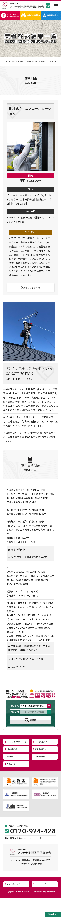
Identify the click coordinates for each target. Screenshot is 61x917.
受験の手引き (18, 666)
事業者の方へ (40, 749)
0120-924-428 (33, 831)
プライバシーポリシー (15, 884)
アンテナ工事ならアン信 (13, 61)
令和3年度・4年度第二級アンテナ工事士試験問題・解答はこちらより (30, 647)
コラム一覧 (11, 764)
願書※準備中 (18, 549)
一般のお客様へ (13, 749)
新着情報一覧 (40, 756)
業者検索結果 (32, 61)
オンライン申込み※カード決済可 (28, 659)
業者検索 (10, 756)
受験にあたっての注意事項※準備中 (29, 557)
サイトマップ (40, 884)
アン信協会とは (41, 741)
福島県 (43, 61)
